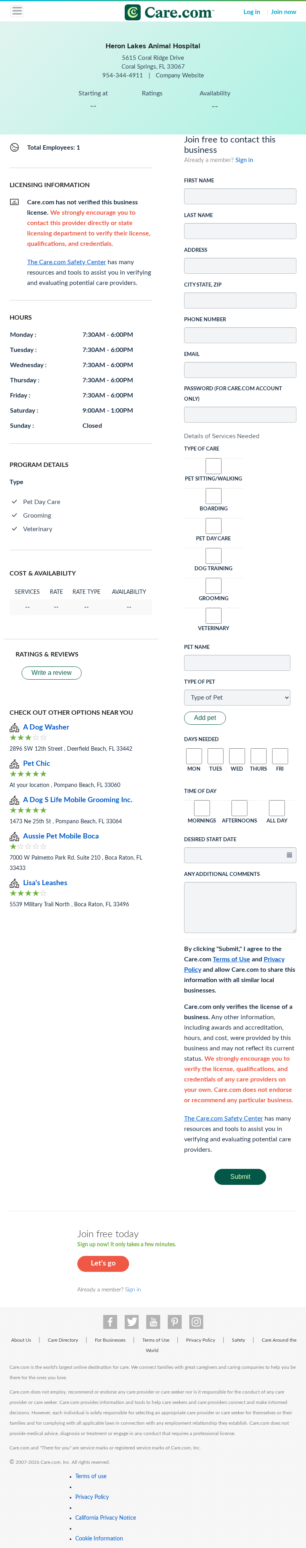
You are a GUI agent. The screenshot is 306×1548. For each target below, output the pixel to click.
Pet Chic (36, 763)
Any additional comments (222, 874)
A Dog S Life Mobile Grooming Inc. (77, 800)
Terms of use (90, 1476)
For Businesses (110, 1340)
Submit (240, 1176)
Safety (238, 1340)
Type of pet (199, 682)
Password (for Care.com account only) (233, 394)
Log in (251, 12)
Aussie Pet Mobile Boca (61, 836)
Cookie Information (99, 1539)
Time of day (200, 791)
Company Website (180, 76)
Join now (283, 12)
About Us (21, 1340)
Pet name (197, 647)
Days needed (201, 739)
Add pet (205, 717)
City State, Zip (203, 285)
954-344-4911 (123, 76)
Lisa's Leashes (45, 883)
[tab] (240, 436)
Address (195, 250)
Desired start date (210, 839)
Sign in (244, 160)
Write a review (51, 672)
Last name (198, 215)
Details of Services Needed (221, 436)
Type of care (201, 449)
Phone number (205, 319)
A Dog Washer (46, 727)
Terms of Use (231, 959)
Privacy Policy (200, 1340)
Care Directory (63, 1340)
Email (192, 354)
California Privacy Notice (105, 1518)
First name (199, 181)
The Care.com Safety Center (223, 1118)
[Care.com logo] (158, 13)
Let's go (103, 1263)
